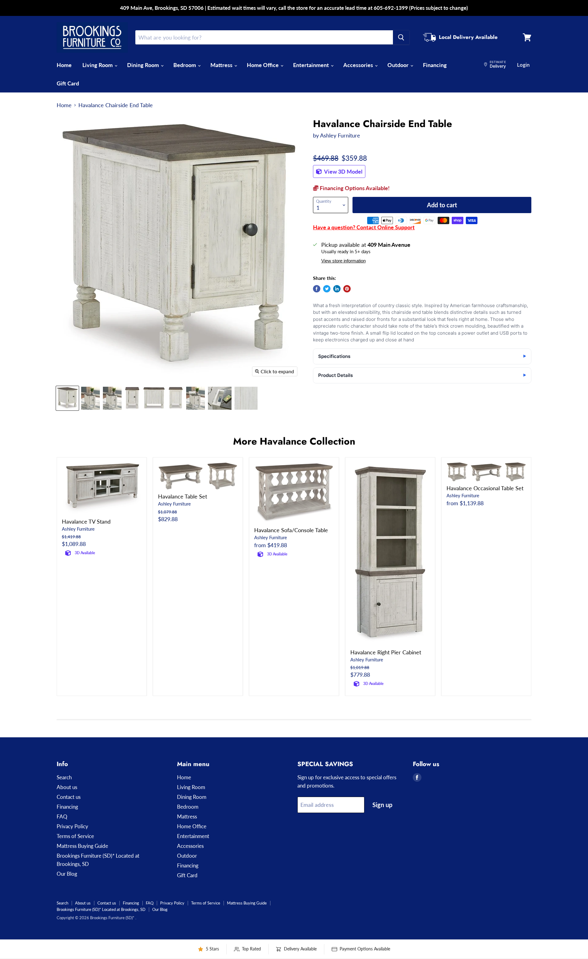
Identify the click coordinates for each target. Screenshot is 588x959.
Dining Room (143, 65)
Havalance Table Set (182, 496)
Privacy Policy (72, 826)
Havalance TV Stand (86, 521)
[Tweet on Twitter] (326, 288)
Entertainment (311, 65)
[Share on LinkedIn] (337, 288)
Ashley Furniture (340, 135)
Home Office (263, 65)
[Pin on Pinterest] (347, 288)
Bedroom (185, 65)
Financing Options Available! (354, 188)
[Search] (401, 37)
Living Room (98, 65)
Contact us (69, 797)
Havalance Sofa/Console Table (291, 530)
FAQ (62, 816)
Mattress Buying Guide (82, 846)
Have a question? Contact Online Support (364, 227)
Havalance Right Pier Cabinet (385, 652)
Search (64, 777)
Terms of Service (75, 836)
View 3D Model (342, 171)
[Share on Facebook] (316, 288)
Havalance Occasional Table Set (485, 488)
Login (523, 65)
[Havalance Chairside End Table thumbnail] (67, 398)
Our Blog (67, 874)
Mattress (222, 65)
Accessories (358, 65)
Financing (435, 65)
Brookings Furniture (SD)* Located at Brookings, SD (101, 909)
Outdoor (398, 65)
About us (67, 787)
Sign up (382, 804)
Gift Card (68, 83)
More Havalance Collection (294, 441)
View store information (343, 260)
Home (64, 65)
